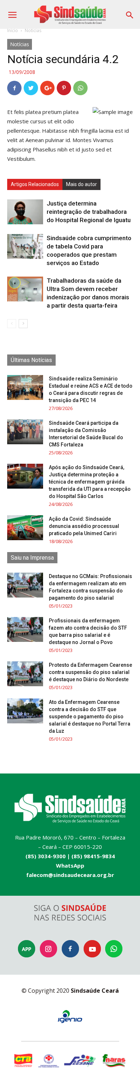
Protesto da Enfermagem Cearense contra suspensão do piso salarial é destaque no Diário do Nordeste (90, 672)
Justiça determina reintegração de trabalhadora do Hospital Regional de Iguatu (89, 212)
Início (12, 30)
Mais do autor (81, 184)
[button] (130, 12)
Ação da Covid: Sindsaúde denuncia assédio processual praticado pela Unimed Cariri (84, 526)
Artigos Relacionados (35, 184)
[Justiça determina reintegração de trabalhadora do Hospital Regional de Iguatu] (25, 211)
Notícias (33, 30)
